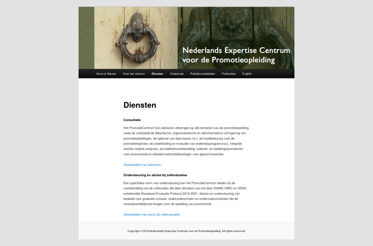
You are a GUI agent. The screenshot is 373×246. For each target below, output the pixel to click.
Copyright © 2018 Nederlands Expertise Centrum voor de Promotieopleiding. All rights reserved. (186, 231)
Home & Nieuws (106, 74)
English (247, 74)
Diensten (157, 74)
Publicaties (229, 74)
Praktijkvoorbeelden (202, 74)
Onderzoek (177, 74)
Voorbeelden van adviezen (142, 164)
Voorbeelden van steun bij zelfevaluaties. (152, 214)
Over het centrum (134, 74)
